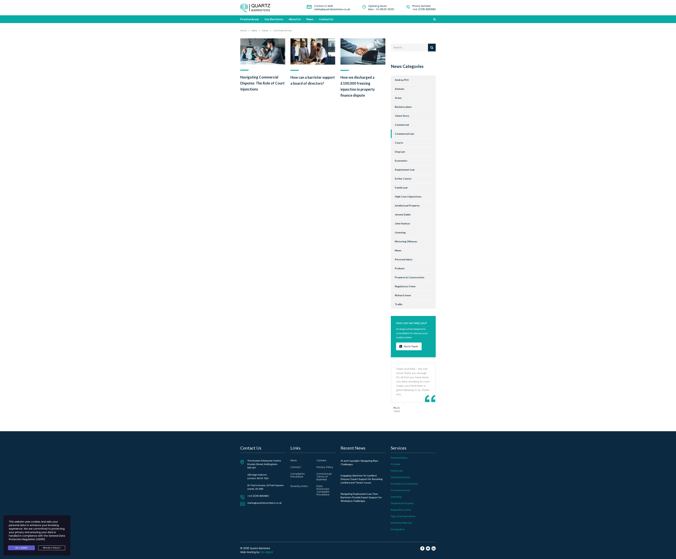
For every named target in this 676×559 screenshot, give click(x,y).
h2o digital (266, 552)
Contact (295, 467)
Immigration (398, 529)
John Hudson (402, 223)
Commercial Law (404, 133)
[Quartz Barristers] (255, 7)
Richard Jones (403, 295)
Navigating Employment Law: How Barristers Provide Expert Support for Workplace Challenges (361, 497)
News (310, 19)
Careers (321, 460)
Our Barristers (273, 19)
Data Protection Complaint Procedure (323, 490)
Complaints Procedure (297, 475)
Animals (399, 88)
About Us (295, 19)
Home (243, 30)
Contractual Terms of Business (324, 476)
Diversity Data (299, 486)
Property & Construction (409, 277)
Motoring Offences (406, 241)
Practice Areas (249, 19)
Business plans (403, 106)
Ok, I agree (21, 547)
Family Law (401, 187)
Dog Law (400, 151)
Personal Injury (403, 259)
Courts (399, 142)
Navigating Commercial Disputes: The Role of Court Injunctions (262, 83)
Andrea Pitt (402, 79)
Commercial (402, 124)
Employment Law (405, 169)
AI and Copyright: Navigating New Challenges (359, 462)
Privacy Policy (325, 467)
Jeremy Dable (403, 214)
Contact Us (326, 19)
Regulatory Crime (405, 286)
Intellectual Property (407, 205)
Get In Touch (411, 346)
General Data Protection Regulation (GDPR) (37, 537)
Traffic (398, 304)
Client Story (402, 115)
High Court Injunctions (408, 196)
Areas (398, 97)
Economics (401, 160)
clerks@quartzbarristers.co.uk (332, 9)
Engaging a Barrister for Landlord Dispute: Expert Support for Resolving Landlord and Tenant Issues (362, 479)
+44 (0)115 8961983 (424, 9)
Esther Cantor (403, 178)
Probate (400, 268)
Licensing (400, 232)
